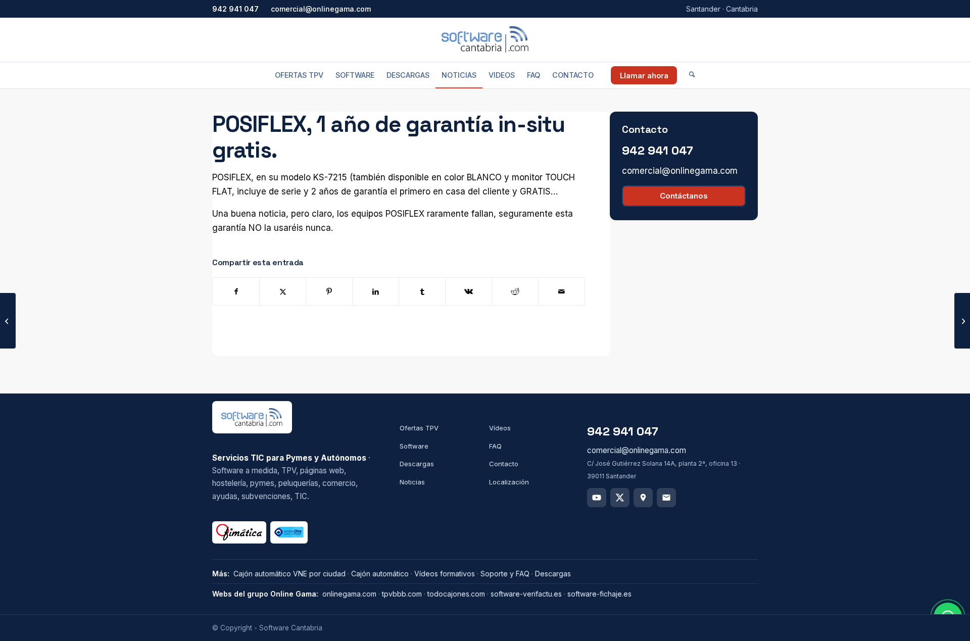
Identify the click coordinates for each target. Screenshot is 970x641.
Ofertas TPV (419, 428)
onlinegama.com (349, 593)
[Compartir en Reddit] (515, 291)
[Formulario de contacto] (666, 497)
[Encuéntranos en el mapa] (643, 497)
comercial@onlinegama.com (321, 9)
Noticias (412, 482)
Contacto (503, 464)
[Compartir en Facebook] (236, 291)
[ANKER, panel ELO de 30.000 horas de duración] (8, 321)
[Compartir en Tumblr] (422, 291)
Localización (509, 482)
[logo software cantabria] (485, 39)
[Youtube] (596, 497)
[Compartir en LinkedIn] (376, 291)
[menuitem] (299, 75)
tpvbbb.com (402, 593)
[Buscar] (692, 75)
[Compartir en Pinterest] (329, 291)
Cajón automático (380, 573)
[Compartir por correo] (562, 291)
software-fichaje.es (599, 593)
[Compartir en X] (283, 291)
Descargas (417, 464)
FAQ (495, 446)
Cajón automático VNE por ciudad (289, 573)
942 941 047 (235, 9)
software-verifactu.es (526, 593)
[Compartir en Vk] (469, 291)
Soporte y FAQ (504, 573)
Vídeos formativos (444, 573)
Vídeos (500, 428)
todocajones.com (456, 593)
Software (414, 446)
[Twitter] (619, 497)
